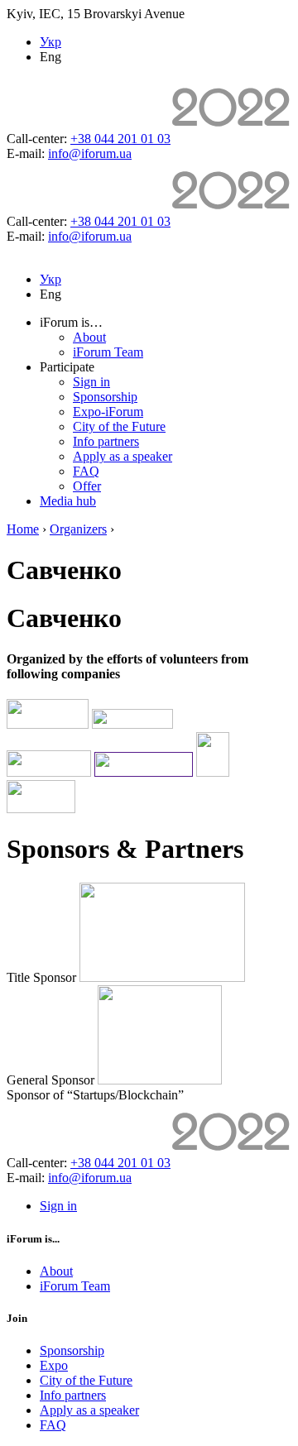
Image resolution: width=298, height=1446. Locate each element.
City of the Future (119, 426)
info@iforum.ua (90, 153)
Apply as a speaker (122, 456)
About (89, 337)
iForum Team (108, 352)
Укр (50, 42)
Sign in (91, 382)
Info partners (106, 441)
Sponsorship (105, 397)
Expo (54, 1365)
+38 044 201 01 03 (120, 139)
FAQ (86, 471)
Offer (87, 486)
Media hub (68, 501)
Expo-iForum (108, 412)
